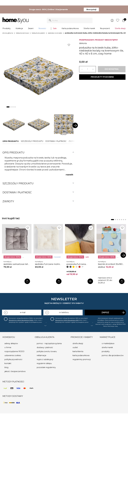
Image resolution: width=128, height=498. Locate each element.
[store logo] (15, 20)
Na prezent (105, 28)
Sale (55, 28)
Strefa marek (89, 28)
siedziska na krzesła (55, 33)
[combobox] (69, 20)
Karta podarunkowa (70, 28)
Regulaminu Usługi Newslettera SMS (67, 320)
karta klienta (78, 351)
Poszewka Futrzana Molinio (76, 264)
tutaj (116, 326)
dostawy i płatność (45, 347)
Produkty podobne (102, 77)
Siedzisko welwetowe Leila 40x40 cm (16, 264)
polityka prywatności (13, 359)
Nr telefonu (64, 312)
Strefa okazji (120, 28)
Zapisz (105, 312)
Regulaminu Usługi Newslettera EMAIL (21, 320)
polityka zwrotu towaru (47, 351)
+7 (82, 267)
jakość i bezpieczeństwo (15, 371)
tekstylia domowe (22, 33)
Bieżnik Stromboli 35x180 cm (110, 264)
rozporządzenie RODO (14, 351)
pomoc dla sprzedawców (113, 355)
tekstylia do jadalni (38, 33)
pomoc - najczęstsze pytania (49, 343)
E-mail (22, 312)
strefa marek (107, 347)
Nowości (42, 28)
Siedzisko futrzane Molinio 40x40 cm (48, 264)
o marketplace (108, 343)
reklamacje (41, 355)
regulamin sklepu (44, 363)
